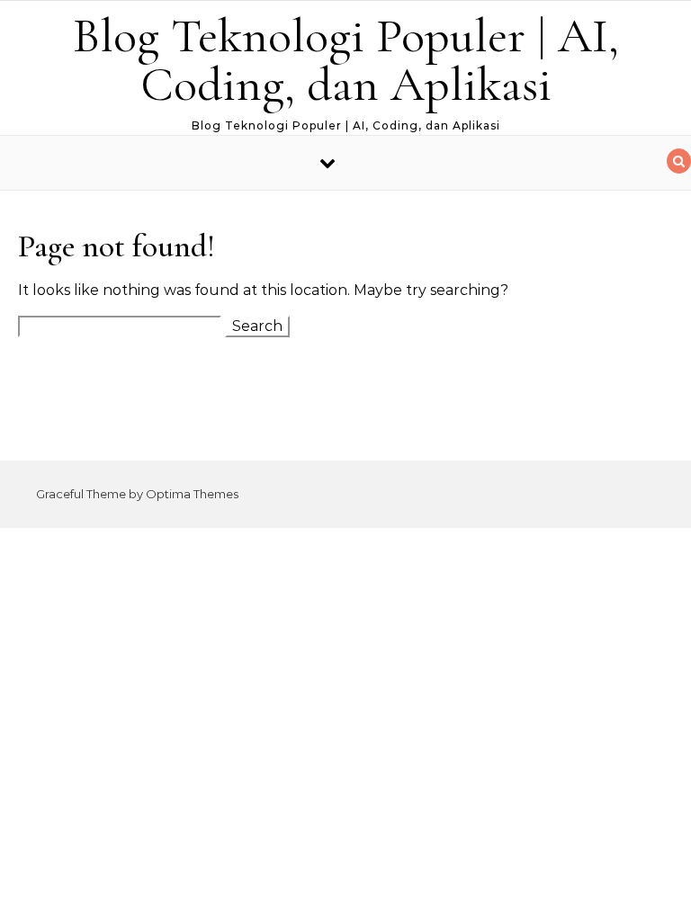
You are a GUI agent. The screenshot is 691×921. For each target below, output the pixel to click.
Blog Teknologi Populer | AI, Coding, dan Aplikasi (346, 59)
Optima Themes (192, 494)
